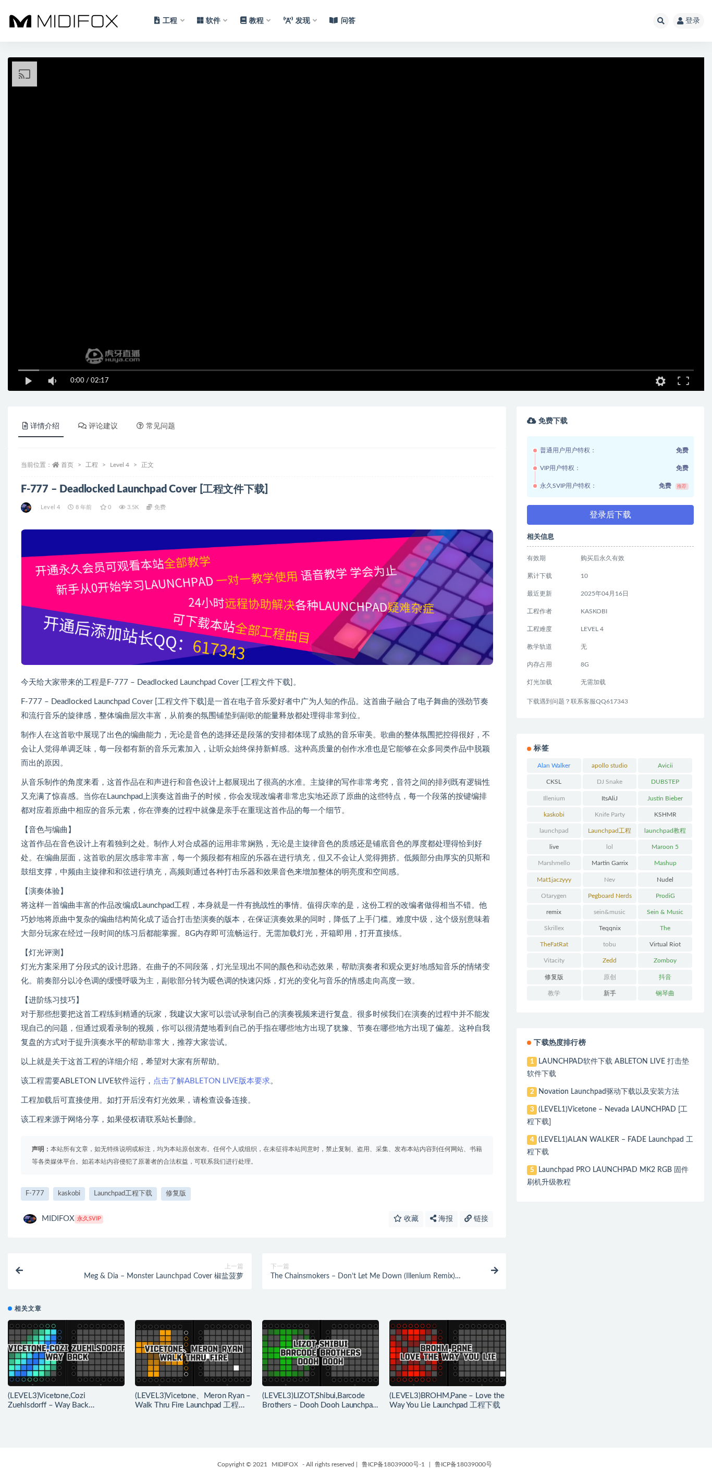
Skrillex (554, 928)
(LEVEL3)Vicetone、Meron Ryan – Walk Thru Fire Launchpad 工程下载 (193, 1405)
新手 (610, 993)
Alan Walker (553, 765)
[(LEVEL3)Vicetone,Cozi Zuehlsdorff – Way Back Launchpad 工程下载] (66, 1353)
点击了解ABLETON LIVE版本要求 (211, 1081)
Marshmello (554, 863)
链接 (480, 1219)
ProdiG (665, 896)
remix (553, 912)
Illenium (554, 798)
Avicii (665, 765)
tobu (609, 944)
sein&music (609, 912)
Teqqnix (610, 928)
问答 (348, 20)
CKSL (553, 782)
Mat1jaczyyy (554, 880)
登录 (692, 20)
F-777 (35, 1193)
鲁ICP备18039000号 (463, 1464)
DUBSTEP (665, 782)
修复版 (176, 1193)
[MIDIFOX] (27, 507)
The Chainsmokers (665, 930)
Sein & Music (665, 912)
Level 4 (119, 465)
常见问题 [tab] (160, 426)
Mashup (665, 863)
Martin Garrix (610, 863)
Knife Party (610, 814)
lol (609, 847)
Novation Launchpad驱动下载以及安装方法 (608, 1091)
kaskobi (69, 1193)
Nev (609, 880)
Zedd (610, 960)
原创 (610, 977)
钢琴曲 (665, 993)
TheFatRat (554, 944)
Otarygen (554, 896)
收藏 (410, 1219)
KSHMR (665, 814)
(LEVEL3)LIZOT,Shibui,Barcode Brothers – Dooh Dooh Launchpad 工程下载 (319, 1405)
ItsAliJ (609, 798)
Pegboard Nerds (610, 896)
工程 (91, 465)
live (554, 847)
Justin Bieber (665, 798)
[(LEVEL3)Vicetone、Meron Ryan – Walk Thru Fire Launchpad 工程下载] (193, 1353)
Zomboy (665, 960)
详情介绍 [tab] (44, 426)
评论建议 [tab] (103, 426)
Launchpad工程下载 (123, 1193)
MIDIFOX (71, 1219)
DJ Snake (609, 782)
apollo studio (610, 765)
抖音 (665, 977)
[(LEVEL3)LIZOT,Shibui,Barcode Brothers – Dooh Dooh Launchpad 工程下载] (320, 1353)
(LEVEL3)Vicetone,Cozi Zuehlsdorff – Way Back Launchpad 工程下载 (48, 1405)
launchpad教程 (665, 831)
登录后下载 (610, 515)
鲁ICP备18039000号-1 (393, 1464)
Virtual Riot (665, 944)
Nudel (665, 880)
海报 (444, 1219)
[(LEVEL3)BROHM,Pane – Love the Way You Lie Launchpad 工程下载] (447, 1353)
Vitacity (554, 960)
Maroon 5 (665, 847)
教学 (554, 993)
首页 (67, 465)
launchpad (554, 831)
